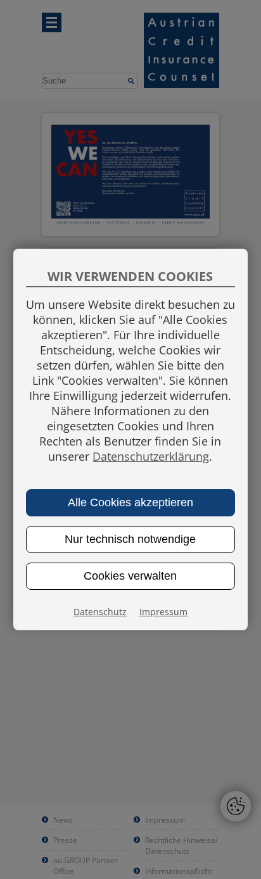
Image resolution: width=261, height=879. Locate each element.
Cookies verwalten (130, 576)
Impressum (163, 612)
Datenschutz (100, 612)
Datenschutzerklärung (150, 456)
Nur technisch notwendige (130, 539)
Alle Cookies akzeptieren (130, 502)
